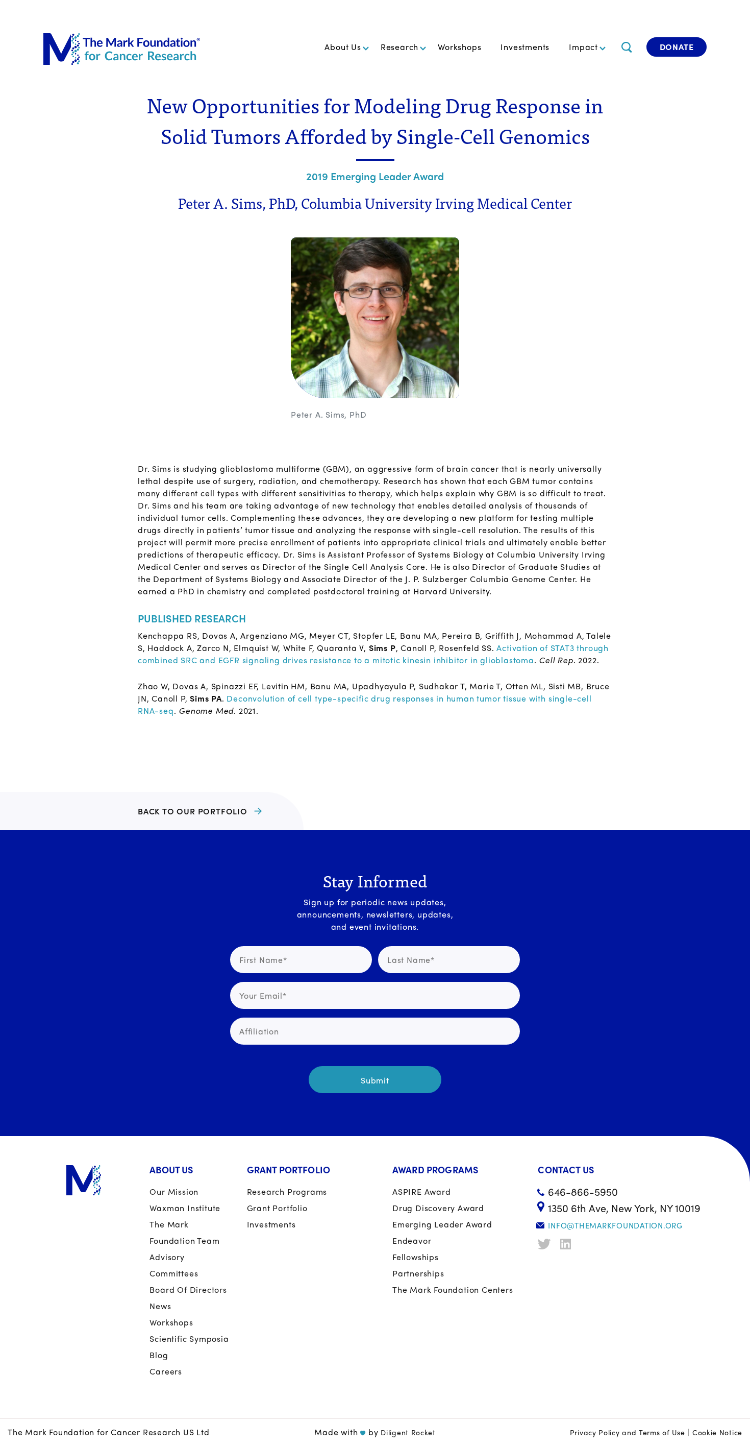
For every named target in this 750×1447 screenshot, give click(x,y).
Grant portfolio (277, 1208)
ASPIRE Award (421, 1191)
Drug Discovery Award (438, 1208)
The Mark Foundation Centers (452, 1289)
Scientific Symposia (189, 1338)
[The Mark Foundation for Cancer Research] (121, 47)
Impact (583, 47)
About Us (342, 47)
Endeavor (411, 1240)
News (160, 1306)
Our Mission (173, 1191)
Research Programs (287, 1191)
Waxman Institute (184, 1208)
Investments (525, 47)
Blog (158, 1355)
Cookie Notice (717, 1432)
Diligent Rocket (408, 1432)
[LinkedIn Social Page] (568, 1244)
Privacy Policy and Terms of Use (627, 1432)
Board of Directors (188, 1289)
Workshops (459, 47)
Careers (165, 1371)
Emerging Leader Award (442, 1224)
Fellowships (415, 1257)
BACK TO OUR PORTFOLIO (192, 811)
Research (399, 47)
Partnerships (418, 1273)
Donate (677, 47)
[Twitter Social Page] (545, 1244)
